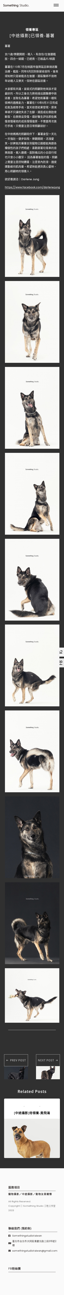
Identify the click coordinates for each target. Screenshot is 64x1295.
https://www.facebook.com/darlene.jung (32, 187)
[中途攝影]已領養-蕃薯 (32, 35)
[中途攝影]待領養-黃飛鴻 (32, 1113)
